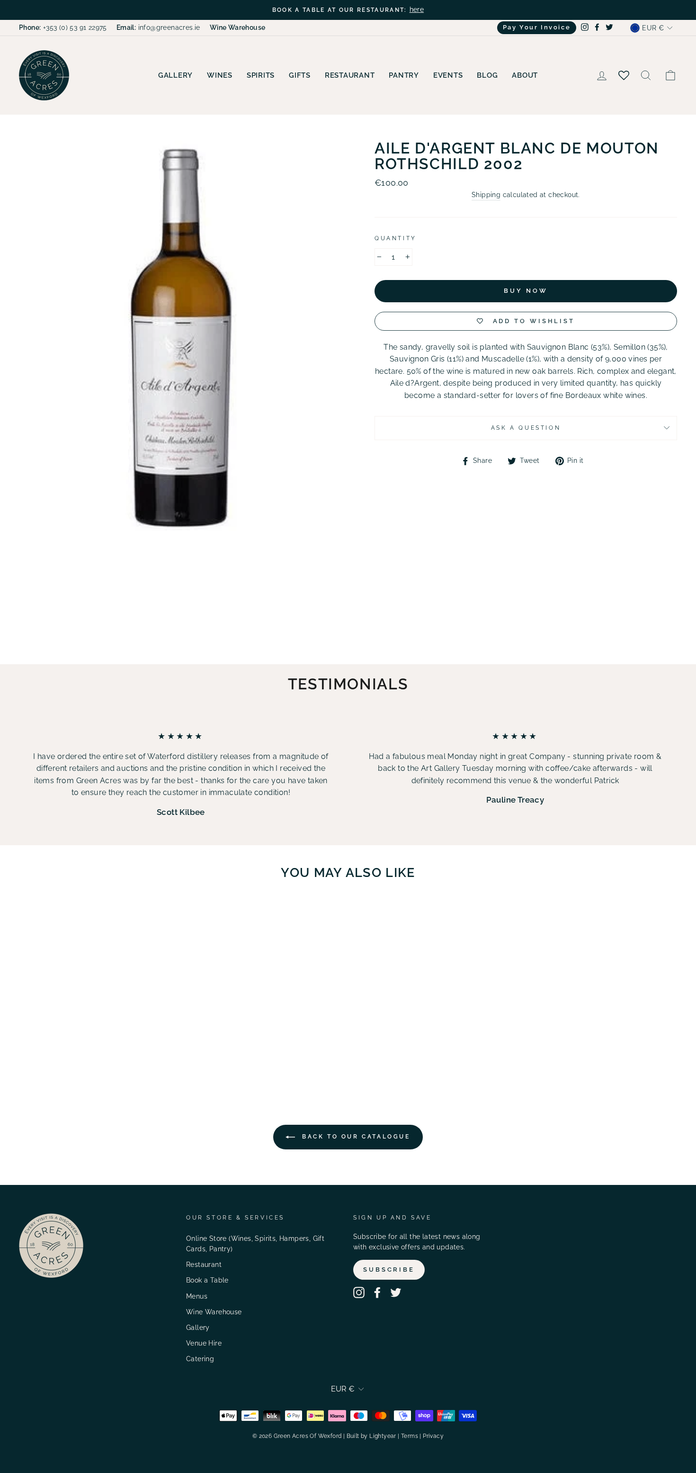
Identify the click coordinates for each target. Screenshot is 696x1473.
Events (448, 75)
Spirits (261, 75)
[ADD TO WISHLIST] (130, 914)
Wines (219, 75)
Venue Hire (204, 1343)
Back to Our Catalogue (354, 1136)
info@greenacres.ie (158, 27)
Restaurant (350, 75)
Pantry (404, 75)
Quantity (396, 238)
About (525, 75)
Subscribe (389, 1269)
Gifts (300, 75)
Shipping (486, 195)
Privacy (433, 1436)
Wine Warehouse (214, 1312)
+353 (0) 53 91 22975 (63, 27)
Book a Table (207, 1280)
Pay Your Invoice (537, 27)
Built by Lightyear (371, 1436)
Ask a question (526, 428)
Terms (409, 1436)
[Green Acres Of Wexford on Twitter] (396, 1292)
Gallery (175, 75)
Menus (196, 1296)
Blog (487, 75)
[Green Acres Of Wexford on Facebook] (377, 1292)
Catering (200, 1359)
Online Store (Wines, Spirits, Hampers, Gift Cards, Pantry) (255, 1244)
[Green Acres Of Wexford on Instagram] (359, 1292)
